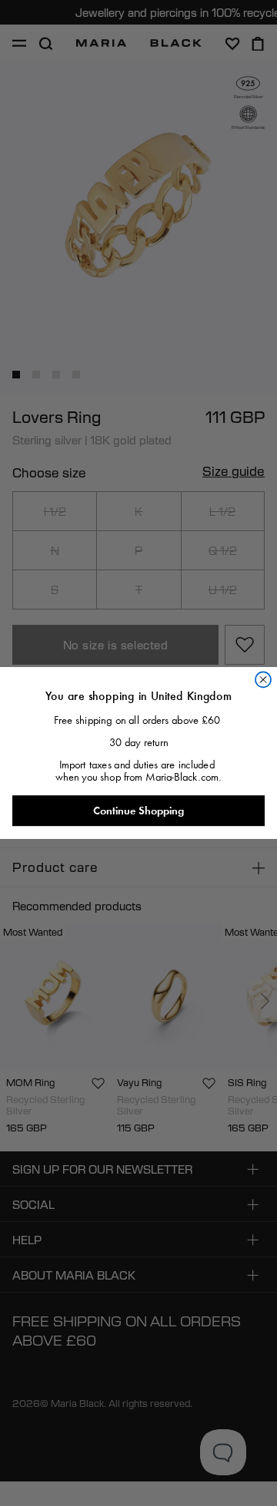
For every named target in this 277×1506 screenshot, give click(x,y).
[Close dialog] (263, 679)
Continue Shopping (138, 810)
